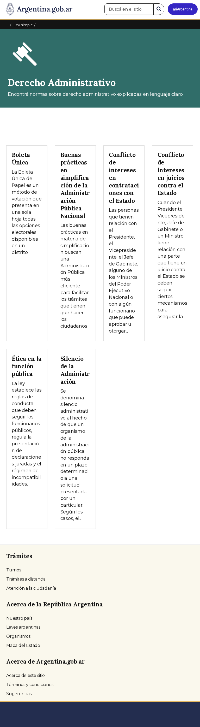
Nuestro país (19, 618)
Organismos (18, 636)
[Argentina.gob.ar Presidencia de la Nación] (37, 9)
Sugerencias (19, 693)
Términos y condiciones (29, 684)
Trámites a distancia (26, 579)
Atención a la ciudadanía (31, 588)
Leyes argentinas (23, 627)
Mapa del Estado (23, 645)
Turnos (13, 570)
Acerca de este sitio (25, 675)
